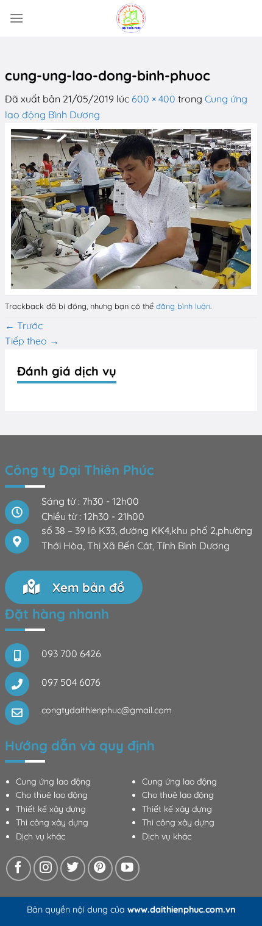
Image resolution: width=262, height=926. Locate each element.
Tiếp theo (32, 341)
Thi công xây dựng (52, 822)
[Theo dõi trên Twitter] (72, 868)
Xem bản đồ (86, 587)
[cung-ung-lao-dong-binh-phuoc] (131, 208)
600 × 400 (153, 99)
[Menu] (16, 18)
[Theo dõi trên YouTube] (127, 868)
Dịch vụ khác (40, 836)
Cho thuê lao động (52, 794)
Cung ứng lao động (53, 781)
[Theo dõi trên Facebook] (18, 868)
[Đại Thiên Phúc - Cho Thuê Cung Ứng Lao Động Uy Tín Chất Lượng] (131, 18)
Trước (24, 325)
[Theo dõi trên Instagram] (46, 868)
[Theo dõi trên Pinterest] (100, 868)
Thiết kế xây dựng (51, 808)
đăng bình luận (183, 306)
